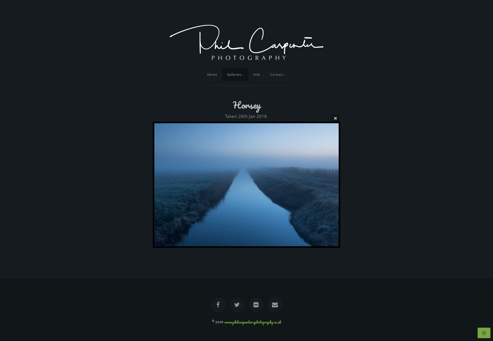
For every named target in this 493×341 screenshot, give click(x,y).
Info (256, 74)
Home (212, 74)
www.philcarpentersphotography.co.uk (252, 321)
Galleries (234, 74)
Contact (276, 74)
